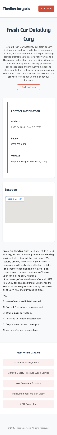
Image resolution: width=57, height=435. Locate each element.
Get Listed (46, 8)
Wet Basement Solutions (28, 383)
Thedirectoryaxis (16, 8)
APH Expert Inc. (28, 404)
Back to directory (29, 87)
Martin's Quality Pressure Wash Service (28, 372)
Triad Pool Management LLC (28, 362)
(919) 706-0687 (18, 144)
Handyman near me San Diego (28, 393)
